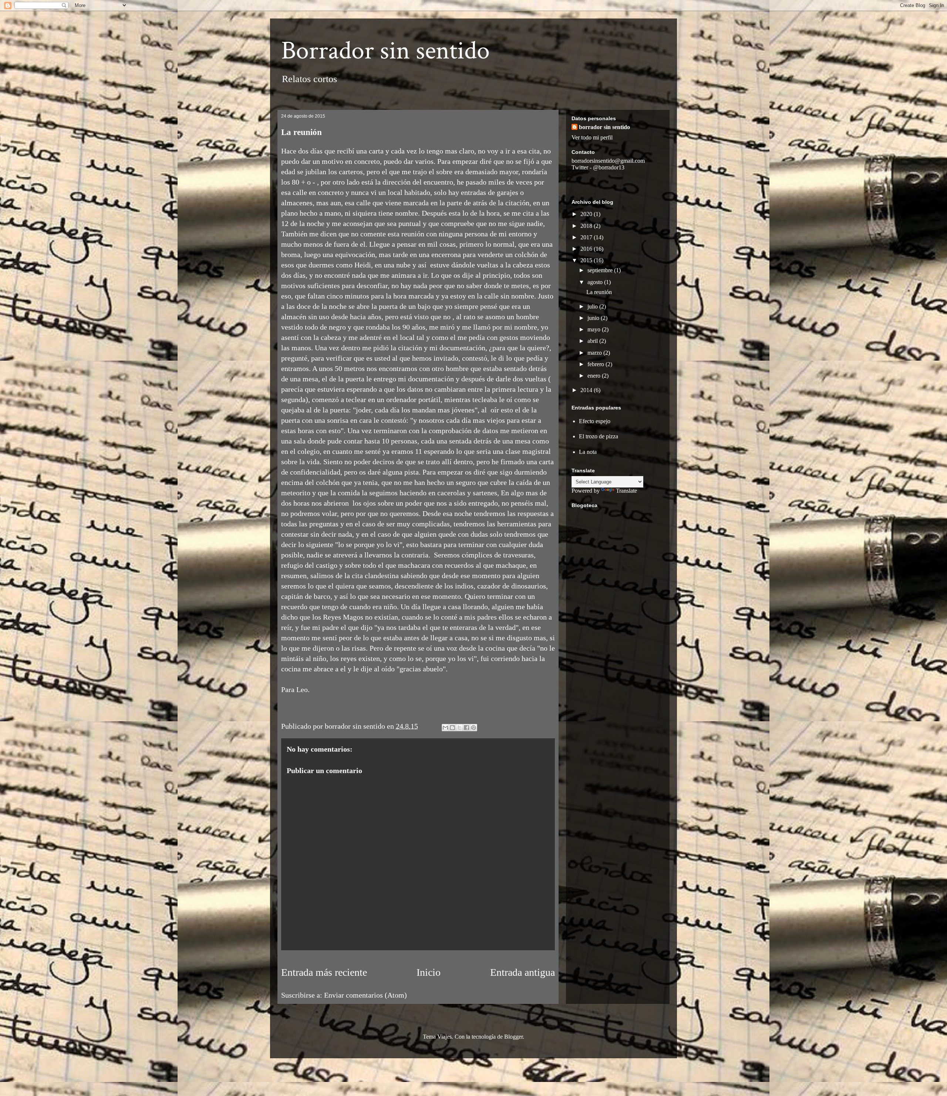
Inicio (429, 972)
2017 (587, 237)
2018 (587, 226)
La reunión (599, 292)
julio (593, 306)
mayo (594, 329)
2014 (587, 390)
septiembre (600, 270)
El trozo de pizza (598, 436)
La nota (588, 452)
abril (593, 341)
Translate (626, 491)
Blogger (513, 1036)
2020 (587, 214)
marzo (595, 353)
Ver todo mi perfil (592, 137)
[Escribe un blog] (452, 727)
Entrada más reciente (324, 972)
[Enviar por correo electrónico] (445, 727)
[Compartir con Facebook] (466, 727)
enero (594, 375)
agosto (595, 282)
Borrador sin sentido (385, 51)
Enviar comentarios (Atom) (365, 995)
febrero (596, 364)
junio (594, 318)
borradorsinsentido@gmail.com (608, 161)
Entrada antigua (522, 972)
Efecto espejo (594, 421)
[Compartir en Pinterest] (473, 727)
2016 (587, 249)
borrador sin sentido (604, 127)
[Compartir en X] (459, 727)
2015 (587, 260)
